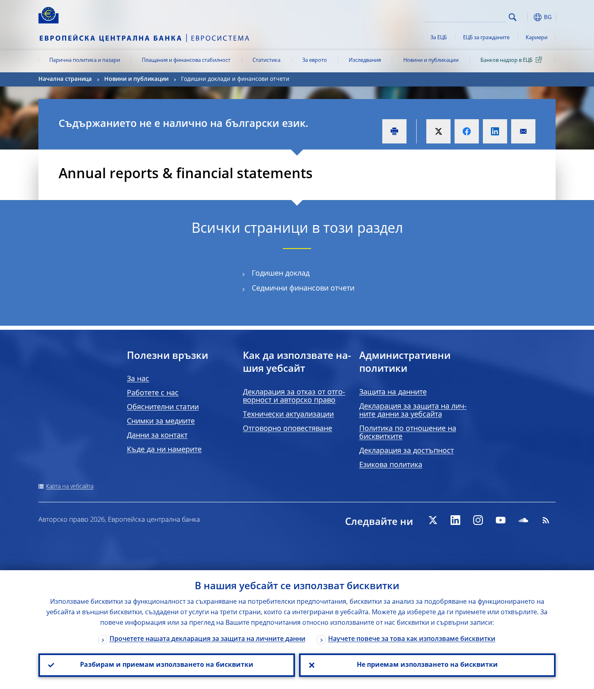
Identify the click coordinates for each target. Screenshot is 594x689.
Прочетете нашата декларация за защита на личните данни (207, 639)
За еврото (314, 60)
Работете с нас (153, 393)
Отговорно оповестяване (287, 428)
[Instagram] (478, 520)
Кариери (537, 37)
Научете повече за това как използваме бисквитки (411, 639)
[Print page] (394, 131)
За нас (138, 379)
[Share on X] (438, 131)
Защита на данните (393, 392)
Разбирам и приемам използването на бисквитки (166, 665)
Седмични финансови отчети (303, 288)
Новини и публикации (431, 60)
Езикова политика (390, 465)
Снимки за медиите (161, 421)
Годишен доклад (281, 273)
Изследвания (365, 60)
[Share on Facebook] (467, 131)
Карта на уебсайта (69, 486)
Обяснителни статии (163, 407)
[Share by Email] (523, 131)
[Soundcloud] (523, 520)
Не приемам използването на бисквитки (427, 665)
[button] (527, 17)
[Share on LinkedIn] (495, 131)
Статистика (266, 60)
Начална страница (65, 79)
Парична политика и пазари (84, 60)
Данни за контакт (157, 435)
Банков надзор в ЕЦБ (506, 60)
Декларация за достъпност (406, 451)
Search (512, 17)
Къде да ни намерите (164, 449)
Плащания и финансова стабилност (186, 60)
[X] (432, 520)
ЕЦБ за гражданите (486, 37)
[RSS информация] (546, 520)
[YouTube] (500, 520)
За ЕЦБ (438, 37)
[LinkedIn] (455, 520)
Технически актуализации (288, 414)
